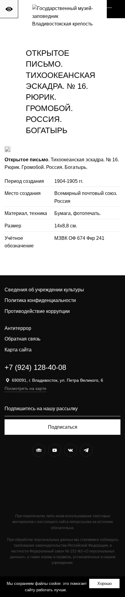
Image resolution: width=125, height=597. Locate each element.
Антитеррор (18, 328)
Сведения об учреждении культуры (44, 289)
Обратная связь (22, 338)
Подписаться (62, 427)
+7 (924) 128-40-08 (35, 367)
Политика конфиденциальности (40, 300)
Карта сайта (18, 349)
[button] (116, 9)
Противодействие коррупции (37, 311)
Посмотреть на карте (25, 388)
